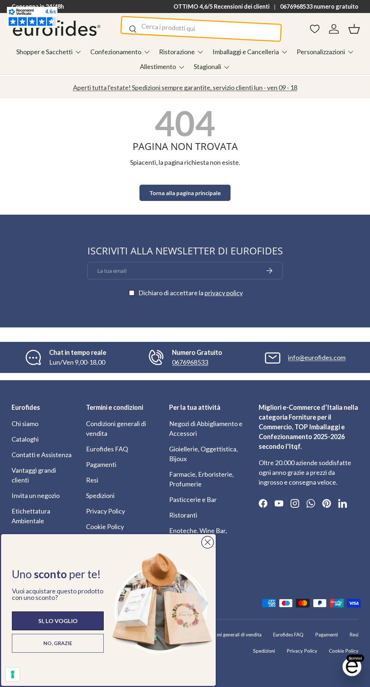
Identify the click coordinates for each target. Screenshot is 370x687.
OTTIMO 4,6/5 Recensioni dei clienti (221, 6)
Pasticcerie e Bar (193, 499)
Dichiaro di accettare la (190, 293)
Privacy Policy (105, 511)
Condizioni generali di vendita (230, 634)
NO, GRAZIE (57, 643)
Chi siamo (25, 424)
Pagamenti (101, 464)
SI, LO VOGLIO (58, 620)
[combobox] (201, 29)
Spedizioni (100, 495)
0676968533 (190, 362)
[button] (354, 29)
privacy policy (224, 293)
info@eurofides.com (316, 357)
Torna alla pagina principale (185, 192)
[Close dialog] (207, 542)
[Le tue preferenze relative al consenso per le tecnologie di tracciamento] (13, 674)
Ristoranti (183, 515)
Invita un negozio (36, 495)
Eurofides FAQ (107, 449)
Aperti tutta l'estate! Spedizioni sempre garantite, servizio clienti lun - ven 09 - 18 (185, 87)
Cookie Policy (105, 527)
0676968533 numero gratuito (319, 6)
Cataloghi (25, 439)
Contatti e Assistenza (42, 455)
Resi (92, 480)
